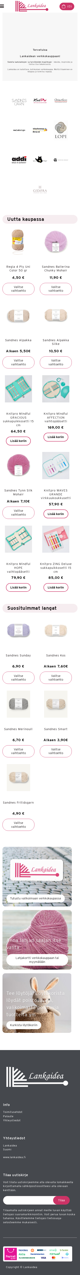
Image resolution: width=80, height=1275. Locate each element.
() (69, 6)
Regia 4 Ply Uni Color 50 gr (18, 268)
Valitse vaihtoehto (18, 289)
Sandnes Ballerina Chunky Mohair (56, 268)
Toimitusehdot (13, 1112)
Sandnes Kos (56, 655)
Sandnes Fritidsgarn (18, 802)
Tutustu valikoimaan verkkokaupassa (35, 898)
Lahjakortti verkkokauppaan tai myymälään (37, 960)
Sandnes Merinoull (18, 729)
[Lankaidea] (33, 6)
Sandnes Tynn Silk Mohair (18, 492)
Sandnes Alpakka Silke (56, 342)
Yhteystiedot (12, 1120)
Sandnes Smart (56, 729)
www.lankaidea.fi (14, 1157)
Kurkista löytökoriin (23, 1025)
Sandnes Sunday (18, 655)
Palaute (8, 1116)
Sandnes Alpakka (18, 340)
